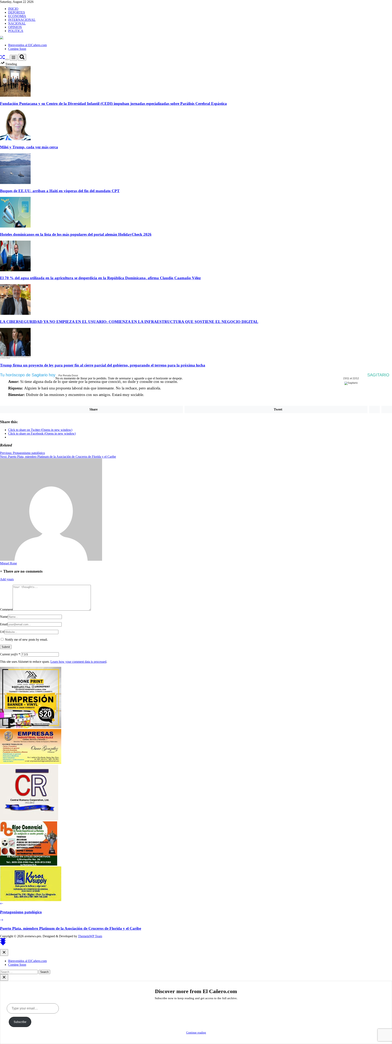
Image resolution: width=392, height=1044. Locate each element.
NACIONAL (17, 23)
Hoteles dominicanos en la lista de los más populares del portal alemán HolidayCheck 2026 (75, 234)
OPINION (15, 27)
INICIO (13, 8)
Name (4, 616)
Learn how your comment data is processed (78, 661)
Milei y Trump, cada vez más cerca (29, 147)
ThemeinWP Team (90, 936)
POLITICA (15, 31)
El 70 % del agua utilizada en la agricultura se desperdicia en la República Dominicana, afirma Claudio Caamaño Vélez (100, 278)
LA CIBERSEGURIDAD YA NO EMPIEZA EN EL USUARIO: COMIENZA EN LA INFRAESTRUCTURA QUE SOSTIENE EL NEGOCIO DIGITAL (129, 322)
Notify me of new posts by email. (26, 639)
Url (2, 632)
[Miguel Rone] (51, 559)
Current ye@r (10, 654)
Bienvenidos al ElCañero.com (27, 45)
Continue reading (196, 1032)
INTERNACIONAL (22, 19)
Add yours (7, 579)
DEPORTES (16, 12)
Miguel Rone (8, 563)
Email (4, 624)
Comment (6, 609)
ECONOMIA (17, 16)
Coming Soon (17, 48)
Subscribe (20, 1022)
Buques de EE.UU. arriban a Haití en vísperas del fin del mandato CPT (60, 191)
